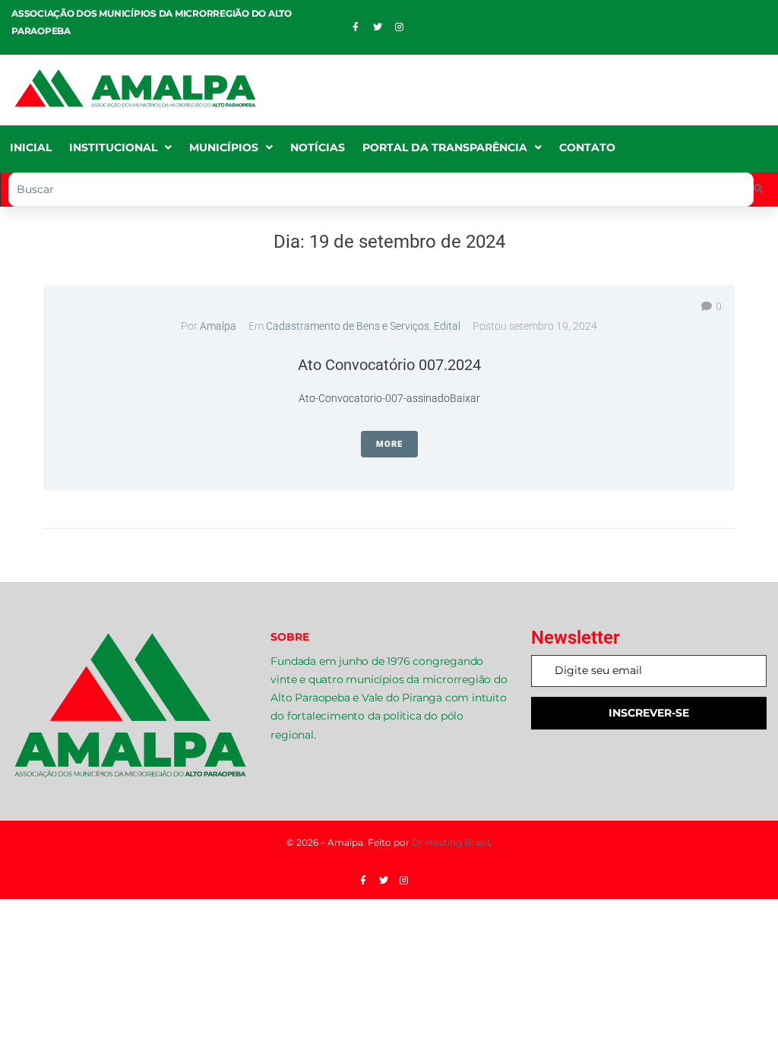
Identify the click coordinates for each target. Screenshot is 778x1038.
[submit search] (759, 189)
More (389, 444)
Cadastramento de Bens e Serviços (347, 326)
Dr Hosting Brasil (450, 842)
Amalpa (218, 326)
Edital (447, 326)
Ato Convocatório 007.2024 (389, 365)
